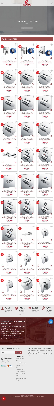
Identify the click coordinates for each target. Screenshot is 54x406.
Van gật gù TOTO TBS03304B (27, 269)
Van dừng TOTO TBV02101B (27, 139)
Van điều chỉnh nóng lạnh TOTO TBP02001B (27, 244)
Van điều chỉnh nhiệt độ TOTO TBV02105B (9, 192)
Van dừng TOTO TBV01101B (9, 139)
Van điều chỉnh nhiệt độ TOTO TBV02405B (45, 218)
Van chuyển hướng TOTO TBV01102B (9, 88)
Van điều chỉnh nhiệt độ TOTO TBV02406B (9, 244)
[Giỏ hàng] (52, 3)
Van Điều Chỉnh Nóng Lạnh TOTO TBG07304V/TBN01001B (27, 62)
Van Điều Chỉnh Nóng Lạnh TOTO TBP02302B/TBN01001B (45, 62)
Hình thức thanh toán (21, 363)
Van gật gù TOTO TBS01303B (45, 243)
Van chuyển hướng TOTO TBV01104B (44, 88)
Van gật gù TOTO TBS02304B (9, 269)
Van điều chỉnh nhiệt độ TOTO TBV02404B (27, 218)
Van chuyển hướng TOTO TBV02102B (9, 114)
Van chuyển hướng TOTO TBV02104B (44, 114)
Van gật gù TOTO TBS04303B (45, 269)
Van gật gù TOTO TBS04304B (9, 295)
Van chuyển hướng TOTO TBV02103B (27, 114)
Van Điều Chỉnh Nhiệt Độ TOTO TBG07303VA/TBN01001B (9, 62)
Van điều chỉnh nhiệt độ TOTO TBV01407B (27, 166)
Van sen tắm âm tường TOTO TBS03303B (44, 296)
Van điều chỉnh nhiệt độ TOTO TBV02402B (45, 192)
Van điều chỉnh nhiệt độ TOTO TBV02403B (9, 218)
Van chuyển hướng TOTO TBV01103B (27, 88)
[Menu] (2, 3)
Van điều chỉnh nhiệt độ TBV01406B (44, 140)
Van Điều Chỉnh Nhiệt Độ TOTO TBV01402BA (9, 166)
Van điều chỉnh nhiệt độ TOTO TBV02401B (27, 192)
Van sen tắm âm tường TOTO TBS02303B (27, 296)
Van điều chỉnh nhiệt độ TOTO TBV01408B (45, 166)
